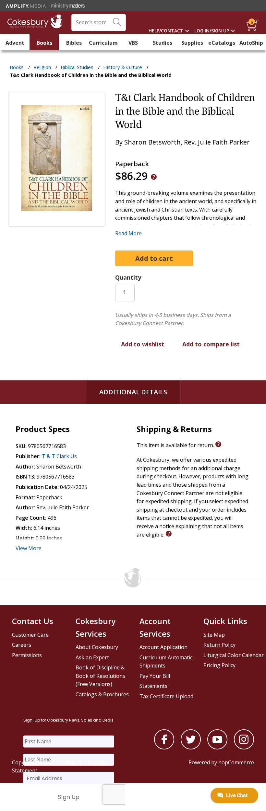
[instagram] (244, 747)
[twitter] (191, 747)
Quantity (128, 277)
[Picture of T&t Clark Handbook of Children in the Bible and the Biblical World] (56, 222)
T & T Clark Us (59, 456)
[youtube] (217, 747)
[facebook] (164, 747)
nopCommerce (236, 762)
